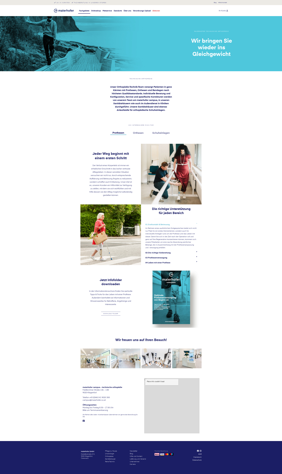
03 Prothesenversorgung (156, 257)
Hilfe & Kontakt (222, 2)
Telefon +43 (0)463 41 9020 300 (96, 397)
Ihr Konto (222, 10)
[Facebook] (198, 451)
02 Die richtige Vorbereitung (158, 252)
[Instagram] (201, 451)
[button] (110, 313)
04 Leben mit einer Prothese (157, 262)
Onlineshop (96, 10)
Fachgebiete (84, 10)
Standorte (118, 10)
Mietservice (107, 10)
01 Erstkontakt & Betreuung (157, 224)
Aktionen (156, 10)
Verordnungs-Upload (142, 10)
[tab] (118, 133)
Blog (215, 2)
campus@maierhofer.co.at (94, 400)
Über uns (127, 10)
